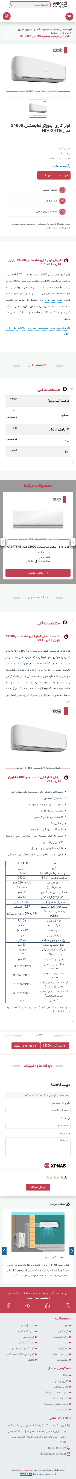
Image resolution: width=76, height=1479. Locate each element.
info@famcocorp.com (52, 1454)
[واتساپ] (48, 1305)
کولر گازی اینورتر (23, 1046)
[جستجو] (12, 4)
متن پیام (65, 1134)
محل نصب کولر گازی (57, 1257)
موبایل (66, 1118)
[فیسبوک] (8, 1305)
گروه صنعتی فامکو (25, 1470)
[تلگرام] (28, 1305)
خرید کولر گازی (53, 300)
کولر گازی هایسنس (16, 663)
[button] (3, 542)
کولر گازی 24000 (53, 1046)
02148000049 (57, 1448)
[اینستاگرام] (68, 1305)
